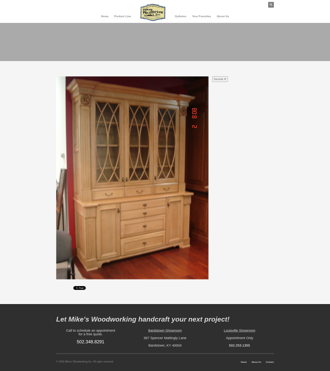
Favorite (219, 79)
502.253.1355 (239, 345)
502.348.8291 (90, 341)
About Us (256, 362)
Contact (270, 362)
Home (244, 362)
